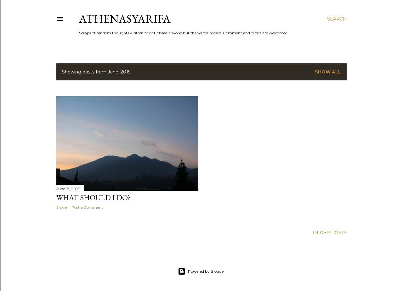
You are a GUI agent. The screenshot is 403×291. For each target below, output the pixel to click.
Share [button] (61, 207)
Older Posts (330, 233)
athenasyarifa (125, 18)
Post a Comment (87, 207)
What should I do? (93, 197)
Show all (328, 72)
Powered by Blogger (206, 271)
